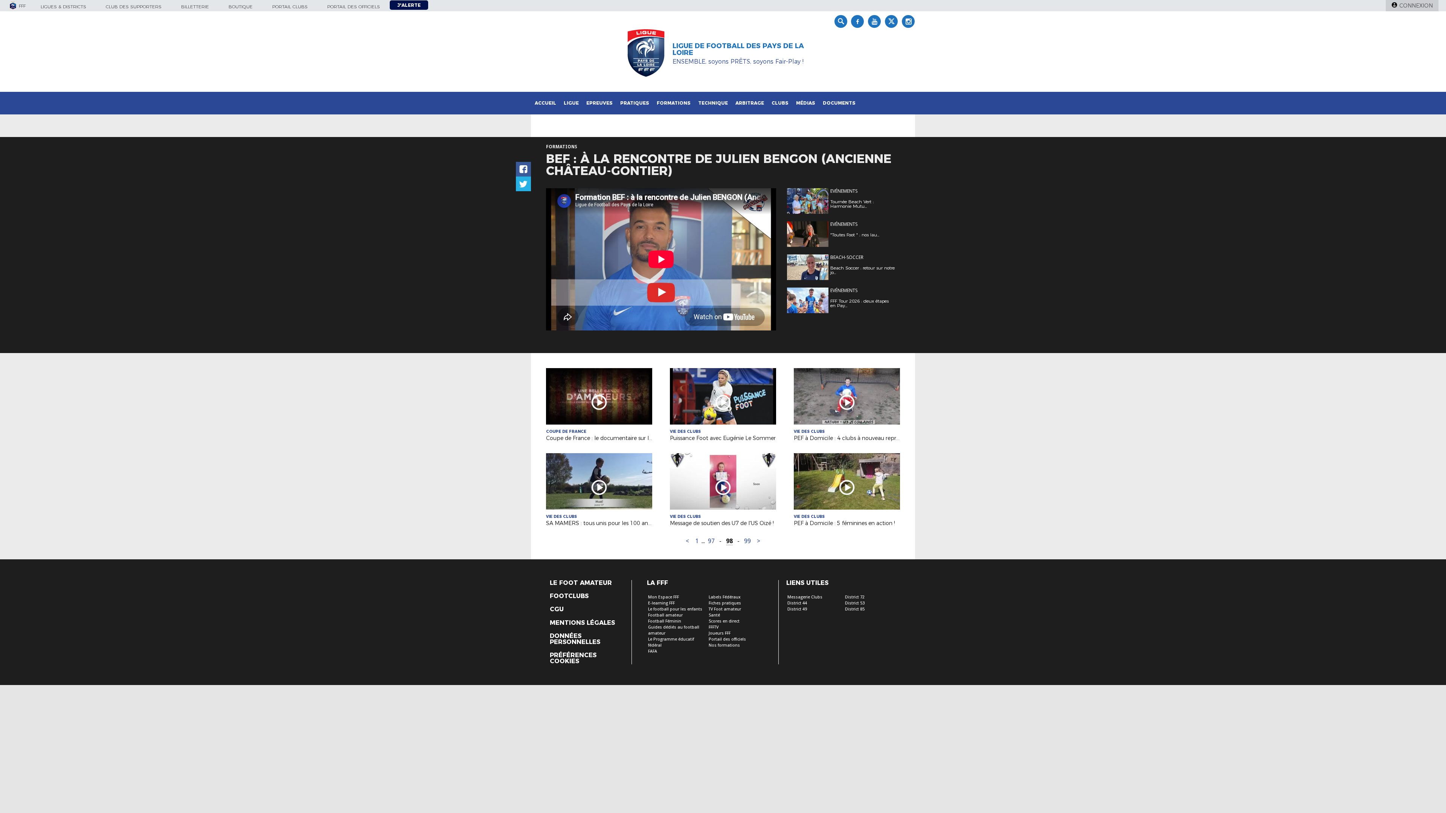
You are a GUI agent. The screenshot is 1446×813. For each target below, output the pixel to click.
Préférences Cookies (573, 658)
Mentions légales (582, 623)
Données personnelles (575, 639)
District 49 (797, 609)
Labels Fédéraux (725, 597)
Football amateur (665, 615)
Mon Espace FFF (663, 597)
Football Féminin (664, 621)
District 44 (797, 603)
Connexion (1416, 5)
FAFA (652, 651)
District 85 (855, 609)
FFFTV (713, 627)
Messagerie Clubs (804, 597)
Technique (713, 103)
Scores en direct (724, 621)
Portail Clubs (290, 7)
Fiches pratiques (725, 603)
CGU (557, 609)
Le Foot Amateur (581, 583)
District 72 (855, 597)
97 (711, 541)
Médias (805, 103)
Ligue (571, 103)
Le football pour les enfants (675, 609)
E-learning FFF (661, 603)
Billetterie (195, 7)
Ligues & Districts (63, 7)
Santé (714, 615)
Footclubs (569, 596)
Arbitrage (749, 103)
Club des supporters (134, 7)
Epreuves (599, 103)
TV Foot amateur (725, 609)
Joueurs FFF (720, 633)
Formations (674, 103)
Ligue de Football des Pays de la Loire (738, 49)
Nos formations (724, 645)
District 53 (855, 603)
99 (747, 541)
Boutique (241, 7)
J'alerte (409, 5)
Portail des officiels (353, 7)
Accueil (545, 103)
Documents (839, 103)
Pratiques (634, 103)
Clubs (780, 103)
